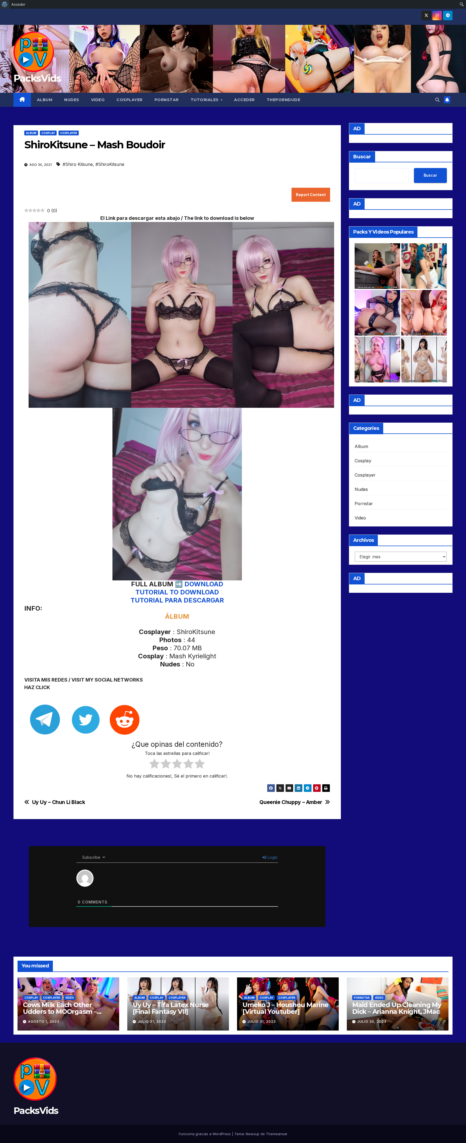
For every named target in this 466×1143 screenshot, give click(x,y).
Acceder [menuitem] (18, 4)
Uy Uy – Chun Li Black (58, 802)
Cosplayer (129, 99)
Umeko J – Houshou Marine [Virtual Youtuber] (285, 1008)
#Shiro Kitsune (78, 164)
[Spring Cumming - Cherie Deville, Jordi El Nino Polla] (377, 266)
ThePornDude (283, 99)
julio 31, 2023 (152, 1021)
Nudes (71, 99)
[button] (437, 99)
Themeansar (276, 1134)
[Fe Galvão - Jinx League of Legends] (424, 266)
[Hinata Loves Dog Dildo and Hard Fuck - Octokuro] (377, 313)
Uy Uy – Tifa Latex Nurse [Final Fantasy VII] (171, 1008)
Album (45, 99)
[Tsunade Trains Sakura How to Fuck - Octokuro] (424, 313)
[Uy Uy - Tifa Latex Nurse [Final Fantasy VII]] (424, 359)
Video (98, 99)
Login (272, 857)
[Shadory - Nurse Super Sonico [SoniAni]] (377, 359)
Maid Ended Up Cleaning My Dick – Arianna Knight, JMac (396, 1008)
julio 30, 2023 (371, 1021)
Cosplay (48, 133)
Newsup (252, 1134)
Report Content (311, 194)
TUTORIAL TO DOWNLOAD (177, 592)
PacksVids (37, 78)
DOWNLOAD (203, 584)
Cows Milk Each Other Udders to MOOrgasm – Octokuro (60, 1011)
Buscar (362, 157)
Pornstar (167, 99)
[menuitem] (4, 4)
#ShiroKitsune (109, 164)
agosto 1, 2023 (43, 1021)
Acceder (244, 99)
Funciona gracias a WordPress (205, 1134)
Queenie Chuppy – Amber (290, 802)
